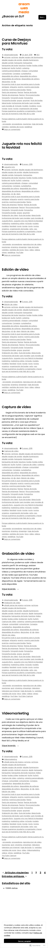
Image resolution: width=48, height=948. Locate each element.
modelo (25, 106)
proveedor (7, 124)
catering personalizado (11, 71)
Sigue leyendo (9, 589)
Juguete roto (9, 167)
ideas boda (6, 103)
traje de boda (37, 124)
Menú (43, 17)
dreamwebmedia (11, 55)
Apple (31, 613)
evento (21, 87)
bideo (38, 616)
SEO (37, 55)
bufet (13, 68)
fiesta (28, 90)
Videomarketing (15, 713)
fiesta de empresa (9, 92)
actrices (14, 57)
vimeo (4, 252)
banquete (18, 63)
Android (17, 613)
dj (12, 82)
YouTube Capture (25, 696)
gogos (19, 100)
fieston (22, 95)
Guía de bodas (36, 100)
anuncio (24, 613)
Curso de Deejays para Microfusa (16, 41)
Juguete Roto (7, 221)
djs (14, 82)
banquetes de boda (10, 65)
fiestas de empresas (10, 95)
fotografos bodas (9, 100)
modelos (32, 106)
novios (15, 108)
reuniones (27, 124)
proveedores (17, 124)
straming (14, 247)
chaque (24, 71)
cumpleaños (26, 73)
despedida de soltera (10, 76)
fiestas (20, 92)
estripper (5, 87)
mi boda (18, 106)
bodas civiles (37, 65)
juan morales (34, 103)
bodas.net (6, 68)
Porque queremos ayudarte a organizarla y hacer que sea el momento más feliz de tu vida (22, 112)
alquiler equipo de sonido (12, 60)
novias (4, 108)
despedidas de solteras (11, 79)
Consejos (16, 73)
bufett (18, 68)
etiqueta (13, 87)
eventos (5, 90)
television (36, 688)
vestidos (5, 127)
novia (39, 106)
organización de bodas (28, 108)
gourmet (26, 100)
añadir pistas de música (13, 605)
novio (10, 108)
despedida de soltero (28, 76)
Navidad (13, 226)
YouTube (19, 252)
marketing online (17, 223)
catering (25, 68)
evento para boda (31, 87)
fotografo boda (17, 98)
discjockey (6, 82)
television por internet (11, 691)
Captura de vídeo (16, 407)
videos (37, 250)
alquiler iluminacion (30, 60)
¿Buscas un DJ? (13, 16)
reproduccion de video (32, 244)
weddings (28, 127)
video (31, 250)
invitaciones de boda (20, 103)
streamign (23, 247)
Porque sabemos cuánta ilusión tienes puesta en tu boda (23, 120)
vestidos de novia (16, 127)
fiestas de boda (30, 92)
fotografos (28, 98)
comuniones (7, 73)
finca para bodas (32, 95)
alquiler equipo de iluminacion (31, 57)
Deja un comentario (12, 129)
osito (31, 229)
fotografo (6, 98)
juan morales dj (8, 106)
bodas (28, 65)
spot (12, 688)
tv (33, 691)
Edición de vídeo (15, 269)
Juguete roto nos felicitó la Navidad (22, 145)
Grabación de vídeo (10, 215)
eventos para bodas (17, 90)
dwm (18, 194)
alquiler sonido (8, 63)
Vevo (26, 250)
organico (5, 229)
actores (7, 57)
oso (35, 229)
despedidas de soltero (30, 79)
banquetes (27, 63)
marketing (6, 223)
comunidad (33, 71)
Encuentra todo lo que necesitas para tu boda (20, 84)
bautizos (22, 65)
